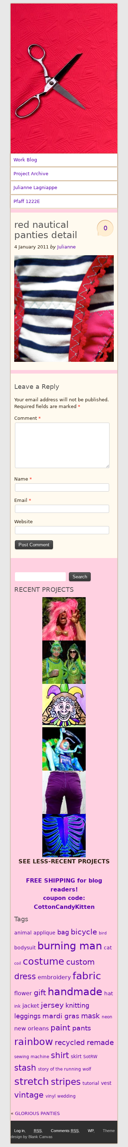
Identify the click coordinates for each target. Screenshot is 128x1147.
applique (44, 933)
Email (22, 500)
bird (103, 933)
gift (40, 992)
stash (25, 1067)
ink (17, 1006)
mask (90, 1016)
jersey (52, 1005)
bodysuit (25, 947)
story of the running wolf (64, 1069)
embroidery (54, 977)
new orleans (31, 1028)
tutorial (90, 1083)
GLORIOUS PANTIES (37, 1113)
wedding (66, 1096)
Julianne (66, 247)
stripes (66, 1082)
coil (17, 963)
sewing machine (31, 1056)
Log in (19, 1131)
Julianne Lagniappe (35, 187)
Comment (27, 418)
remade (100, 1042)
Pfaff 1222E (27, 201)
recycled (70, 1042)
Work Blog (25, 159)
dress (25, 976)
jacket (30, 1005)
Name (23, 479)
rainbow (33, 1041)
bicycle (84, 932)
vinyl (50, 1096)
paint (60, 1027)
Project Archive (31, 173)
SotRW (90, 1056)
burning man (69, 946)
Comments (65, 1131)
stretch (31, 1081)
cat (108, 947)
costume (43, 961)
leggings (27, 1016)
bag (63, 932)
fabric (87, 976)
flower (23, 993)
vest (106, 1083)
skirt (76, 1056)
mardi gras (60, 1016)
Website (23, 521)
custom (80, 962)
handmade (75, 992)
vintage (29, 1094)
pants (81, 1028)
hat (108, 993)
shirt (60, 1055)
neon (107, 1016)
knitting (77, 1005)
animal (23, 933)
